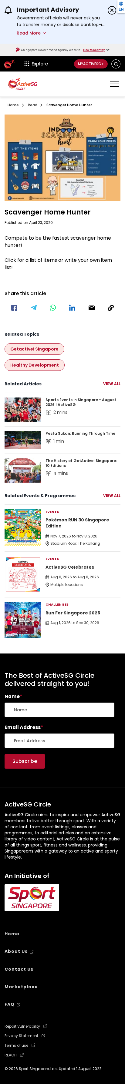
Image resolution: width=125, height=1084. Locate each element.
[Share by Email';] (91, 307)
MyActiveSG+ (91, 63)
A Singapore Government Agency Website (50, 50)
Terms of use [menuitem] (16, 1045)
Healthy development (34, 365)
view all (111, 495)
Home (13, 105)
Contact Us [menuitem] (19, 969)
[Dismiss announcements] (112, 10)
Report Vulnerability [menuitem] (22, 1026)
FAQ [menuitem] (10, 1004)
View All (111, 383)
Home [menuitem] (12, 934)
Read (32, 105)
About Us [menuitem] (16, 951)
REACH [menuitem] (11, 1055)
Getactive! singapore (34, 349)
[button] (116, 64)
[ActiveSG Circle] (23, 83)
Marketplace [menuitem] (21, 987)
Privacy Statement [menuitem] (21, 1035)
